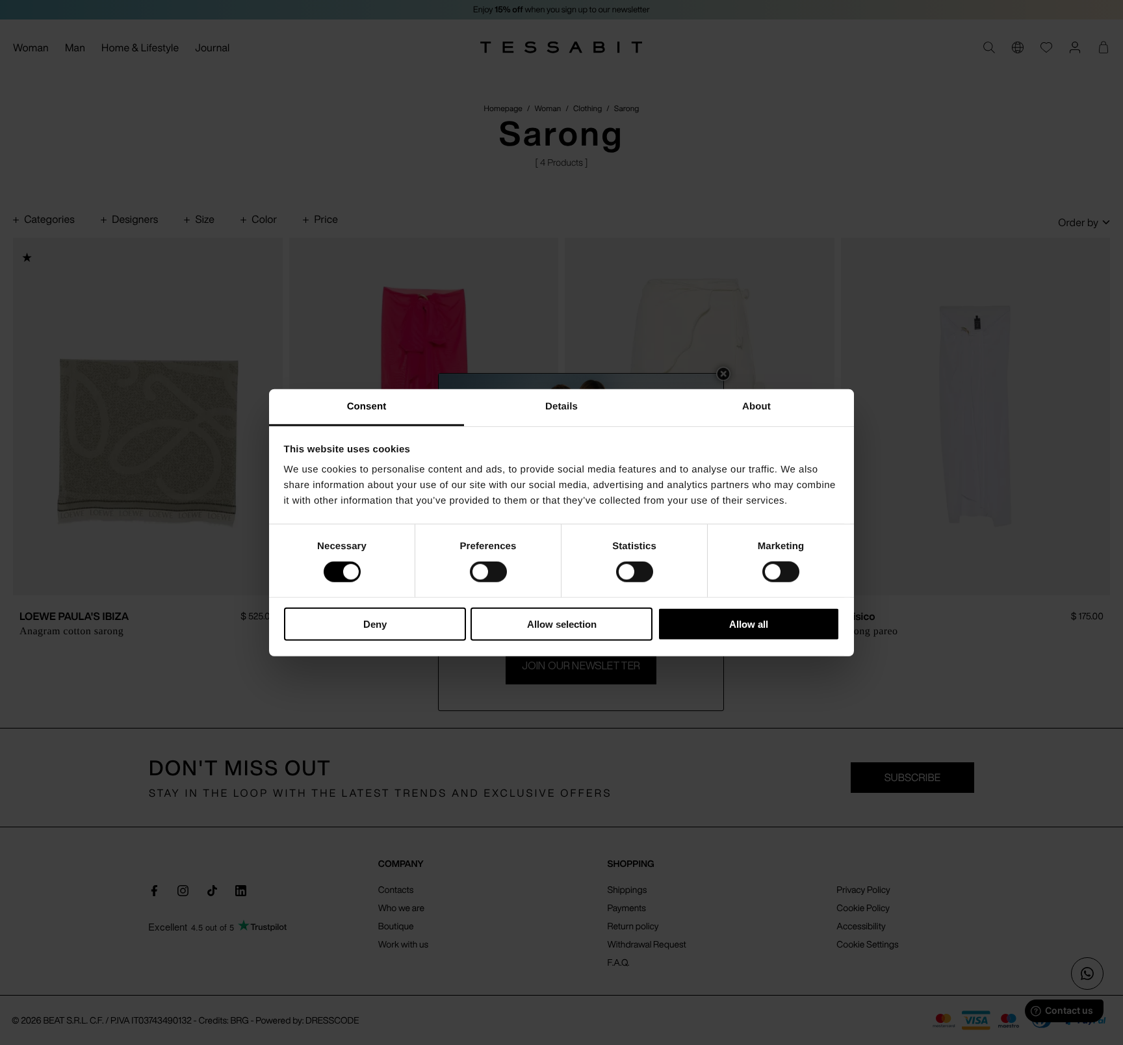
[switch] (488, 571)
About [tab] (756, 406)
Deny (375, 624)
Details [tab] (561, 406)
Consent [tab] (367, 406)
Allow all (748, 624)
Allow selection (562, 624)
